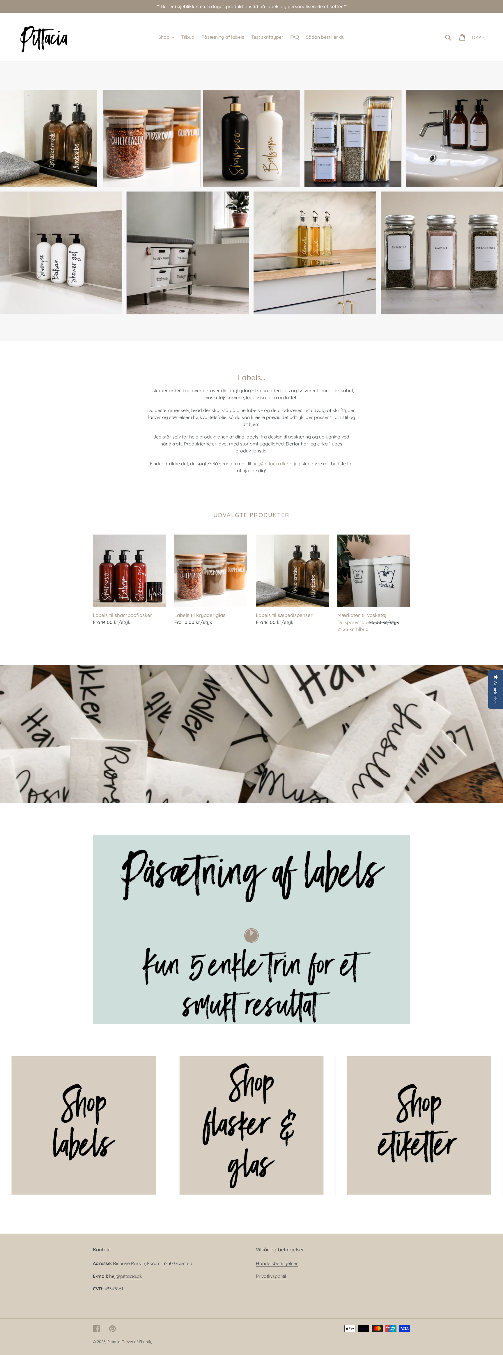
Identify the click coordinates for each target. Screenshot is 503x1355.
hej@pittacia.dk (269, 463)
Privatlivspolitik (272, 1276)
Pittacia (114, 1341)
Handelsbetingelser (277, 1263)
